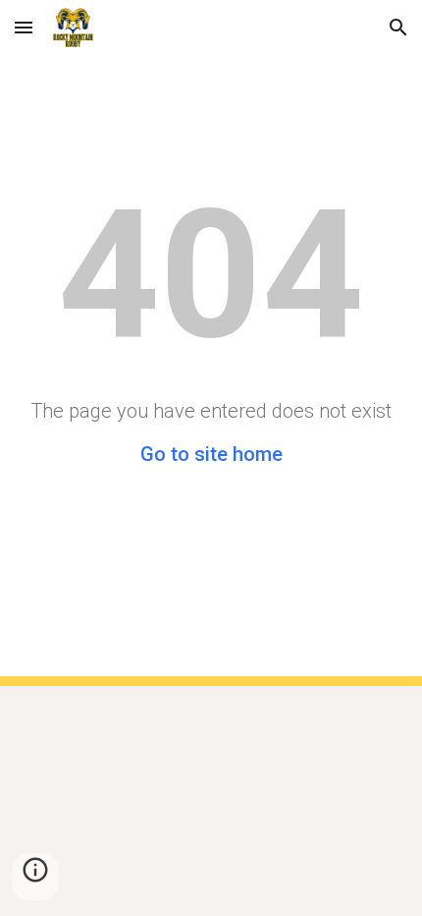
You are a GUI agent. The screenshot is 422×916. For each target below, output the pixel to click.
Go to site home (211, 454)
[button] (23, 27)
